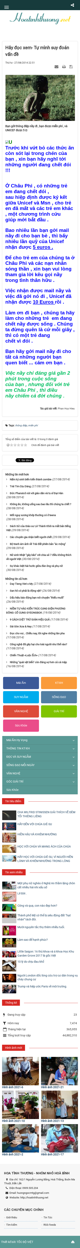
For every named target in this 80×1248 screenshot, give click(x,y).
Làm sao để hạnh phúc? (32, 939)
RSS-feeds (49, 1224)
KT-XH (59, 682)
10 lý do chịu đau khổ (30, 961)
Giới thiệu (11, 1217)
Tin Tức (47, 1217)
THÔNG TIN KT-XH (18, 748)
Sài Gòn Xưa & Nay (21, 626)
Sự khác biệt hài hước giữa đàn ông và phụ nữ (36, 565)
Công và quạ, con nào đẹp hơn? (37, 905)
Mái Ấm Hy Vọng (16, 740)
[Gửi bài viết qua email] (57, 66)
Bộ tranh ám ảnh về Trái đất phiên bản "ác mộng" (38, 544)
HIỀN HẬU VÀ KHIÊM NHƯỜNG (37, 834)
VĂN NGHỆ (21, 711)
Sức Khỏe (21, 725)
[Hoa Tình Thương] (40, 18)
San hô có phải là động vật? (25, 590)
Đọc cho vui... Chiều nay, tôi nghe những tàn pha (37, 633)
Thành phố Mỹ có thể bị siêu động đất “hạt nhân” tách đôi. (44, 917)
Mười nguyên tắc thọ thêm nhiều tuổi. (41, 927)
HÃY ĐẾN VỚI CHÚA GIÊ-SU (34, 824)
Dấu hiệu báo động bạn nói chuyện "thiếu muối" (37, 597)
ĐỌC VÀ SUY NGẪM (18, 756)
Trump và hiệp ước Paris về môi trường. (42, 986)
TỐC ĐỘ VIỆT (25, 1242)
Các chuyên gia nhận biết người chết (31, 537)
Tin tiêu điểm (13, 801)
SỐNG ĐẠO (59, 697)
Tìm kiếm (11, 1224)
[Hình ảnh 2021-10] (20, 1105)
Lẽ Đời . (22, 893)
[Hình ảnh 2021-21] (59, 1071)
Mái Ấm (21, 682)
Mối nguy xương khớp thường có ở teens (33, 515)
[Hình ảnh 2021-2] (20, 1138)
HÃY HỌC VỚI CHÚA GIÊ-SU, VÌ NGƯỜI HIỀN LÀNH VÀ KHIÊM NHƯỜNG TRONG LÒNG (45, 859)
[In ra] (64, 66)
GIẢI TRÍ (59, 711)
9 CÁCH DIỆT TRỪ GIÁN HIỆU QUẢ (30, 619)
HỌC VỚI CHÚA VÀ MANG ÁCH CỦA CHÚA (44, 846)
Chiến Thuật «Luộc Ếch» (24, 655)
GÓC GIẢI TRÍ (14, 781)
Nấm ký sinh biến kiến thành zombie (30, 479)
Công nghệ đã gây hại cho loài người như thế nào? (38, 644)
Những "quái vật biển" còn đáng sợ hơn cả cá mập (38, 662)
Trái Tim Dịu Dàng (20, 486)
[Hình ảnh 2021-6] (20, 1071)
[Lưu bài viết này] (71, 66)
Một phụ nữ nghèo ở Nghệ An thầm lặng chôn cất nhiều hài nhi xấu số (46, 885)
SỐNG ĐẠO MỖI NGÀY (20, 765)
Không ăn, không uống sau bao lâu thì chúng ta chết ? (40, 504)
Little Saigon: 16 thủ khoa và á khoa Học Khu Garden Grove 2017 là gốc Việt (45, 953)
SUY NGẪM (21, 697)
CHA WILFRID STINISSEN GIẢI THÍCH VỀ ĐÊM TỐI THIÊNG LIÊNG (46, 814)
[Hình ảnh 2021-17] (59, 1138)
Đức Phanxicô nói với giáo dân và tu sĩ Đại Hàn (36, 493)
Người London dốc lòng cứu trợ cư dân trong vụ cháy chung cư (47, 977)
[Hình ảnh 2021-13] (59, 1105)
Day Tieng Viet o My (21, 583)
